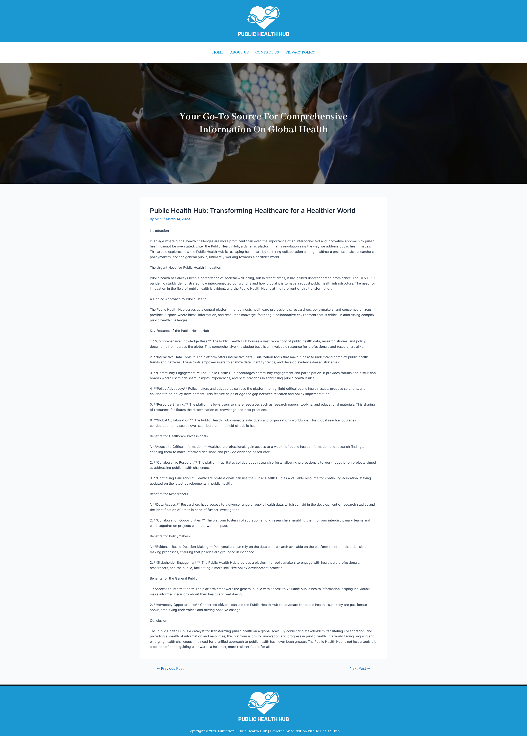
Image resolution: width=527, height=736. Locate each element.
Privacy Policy (300, 52)
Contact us (267, 52)
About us (239, 52)
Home (218, 52)
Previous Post (170, 668)
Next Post (360, 668)
